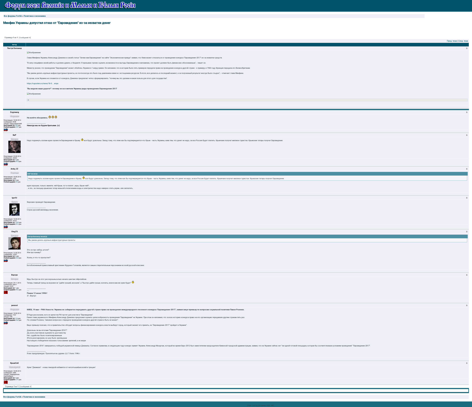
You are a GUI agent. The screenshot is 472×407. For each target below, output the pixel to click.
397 (17, 127)
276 (17, 379)
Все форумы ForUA (13, 16)
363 (17, 320)
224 (16, 318)
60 (17, 182)
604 (17, 258)
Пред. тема (452, 41)
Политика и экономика (35, 16)
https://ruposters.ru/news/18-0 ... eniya (42, 83)
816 (17, 224)
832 (17, 290)
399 (16, 125)
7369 (17, 222)
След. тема (463, 41)
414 (17, 161)
